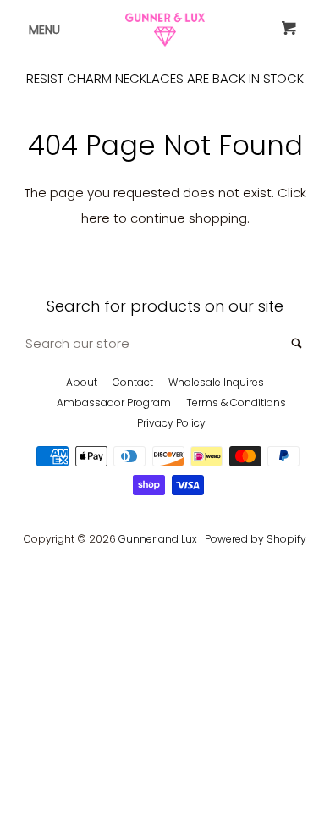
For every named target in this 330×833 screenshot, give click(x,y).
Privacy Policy (171, 423)
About (81, 382)
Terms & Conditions (236, 402)
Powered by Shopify (255, 539)
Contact (133, 382)
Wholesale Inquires (216, 382)
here (95, 218)
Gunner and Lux (157, 539)
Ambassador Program (114, 402)
